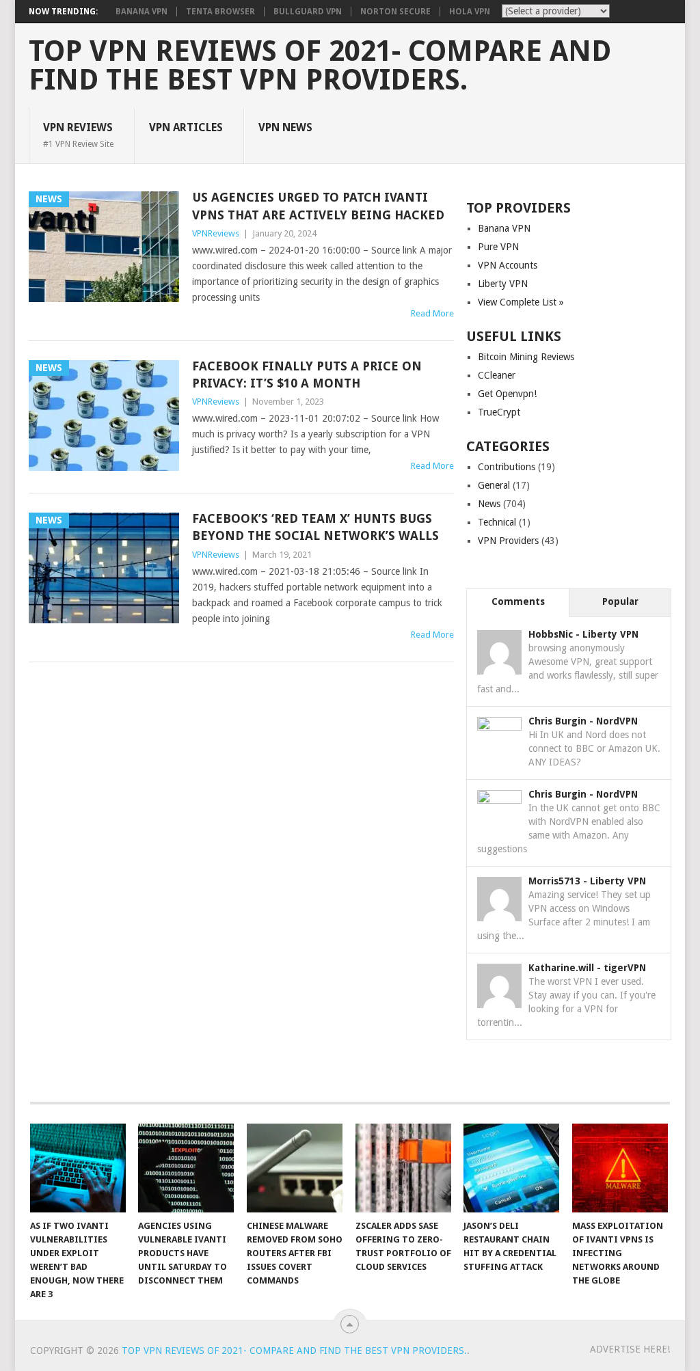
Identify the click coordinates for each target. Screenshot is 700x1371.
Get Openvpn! (507, 393)
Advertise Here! (630, 1349)
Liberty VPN (503, 283)
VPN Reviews (78, 134)
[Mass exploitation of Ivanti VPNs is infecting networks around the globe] (620, 1168)
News (489, 503)
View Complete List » (521, 302)
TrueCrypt (499, 412)
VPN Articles (186, 127)
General (494, 485)
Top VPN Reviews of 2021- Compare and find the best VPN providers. (320, 65)
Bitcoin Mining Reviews (526, 356)
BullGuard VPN (307, 11)
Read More (432, 313)
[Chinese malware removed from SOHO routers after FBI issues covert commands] (294, 1168)
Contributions (506, 466)
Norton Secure (395, 11)
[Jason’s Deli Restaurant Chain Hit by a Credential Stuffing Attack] (511, 1168)
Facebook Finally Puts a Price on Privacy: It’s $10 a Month (307, 374)
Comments (518, 601)
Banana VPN (141, 11)
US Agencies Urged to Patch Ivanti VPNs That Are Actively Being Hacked (318, 205)
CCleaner (496, 375)
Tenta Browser (220, 11)
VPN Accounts (507, 265)
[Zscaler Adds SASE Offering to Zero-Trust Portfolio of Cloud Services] (403, 1168)
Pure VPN (498, 246)
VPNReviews (215, 233)
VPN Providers (508, 540)
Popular (620, 601)
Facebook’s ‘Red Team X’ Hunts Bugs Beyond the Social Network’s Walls (315, 527)
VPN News (285, 127)
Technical (497, 522)
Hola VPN (469, 11)
